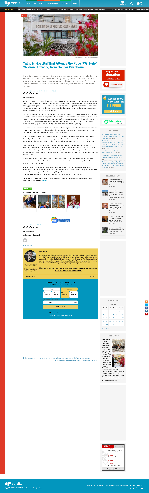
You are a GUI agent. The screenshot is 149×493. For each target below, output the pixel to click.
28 (107, 324)
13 (103, 317)
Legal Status (124, 485)
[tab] (107, 446)
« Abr (103, 328)
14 (107, 317)
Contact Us (139, 485)
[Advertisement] (60, 341)
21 (107, 321)
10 (116, 314)
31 (116, 324)
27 (103, 324)
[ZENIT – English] (15, 3)
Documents (66, 3)
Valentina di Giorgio (43, 91)
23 (113, 321)
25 (119, 321)
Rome (40, 3)
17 (116, 317)
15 (110, 317)
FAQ (95, 485)
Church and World (52, 3)
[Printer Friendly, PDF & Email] (27, 189)
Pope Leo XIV (31, 3)
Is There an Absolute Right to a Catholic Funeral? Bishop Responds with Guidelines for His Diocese (116, 219)
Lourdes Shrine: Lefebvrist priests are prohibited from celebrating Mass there (116, 229)
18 (119, 317)
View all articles (28, 245)
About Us (89, 485)
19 (123, 317)
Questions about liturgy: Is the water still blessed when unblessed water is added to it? (116, 182)
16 (113, 317)
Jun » (107, 328)
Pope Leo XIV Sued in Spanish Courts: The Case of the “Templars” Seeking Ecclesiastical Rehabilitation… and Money (116, 194)
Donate (75, 3)
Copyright (132, 485)
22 (110, 321)
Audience (100, 485)
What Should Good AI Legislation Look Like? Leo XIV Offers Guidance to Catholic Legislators (113, 136)
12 (123, 314)
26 (123, 321)
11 (119, 314)
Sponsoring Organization (111, 485)
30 (113, 324)
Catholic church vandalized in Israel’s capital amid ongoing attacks (46, 9)
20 (103, 321)
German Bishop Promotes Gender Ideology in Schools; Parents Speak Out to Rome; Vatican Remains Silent (116, 207)
